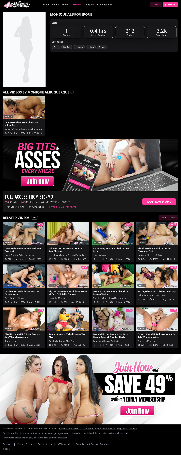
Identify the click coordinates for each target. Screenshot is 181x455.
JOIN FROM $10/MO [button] (159, 201)
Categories (89, 4)
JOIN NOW (170, 4)
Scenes (55, 4)
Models (77, 4)
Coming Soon (104, 4)
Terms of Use (46, 444)
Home (46, 4)
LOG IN (156, 4)
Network (66, 4)
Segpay (29, 437)
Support (9, 444)
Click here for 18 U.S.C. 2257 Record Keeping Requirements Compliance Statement (98, 428)
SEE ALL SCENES (168, 217)
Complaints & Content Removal (92, 444)
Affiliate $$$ (66, 444)
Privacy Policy (26, 444)
